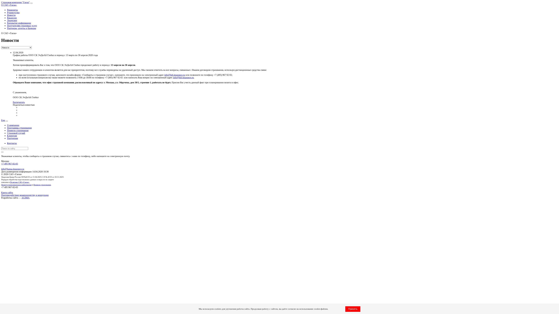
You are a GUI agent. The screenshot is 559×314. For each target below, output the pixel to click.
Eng (3, 120)
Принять (352, 309)
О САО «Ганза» (9, 5)
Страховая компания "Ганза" (15, 2)
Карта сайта (7, 192)
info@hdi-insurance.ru (174, 75)
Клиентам (12, 135)
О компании (13, 125)
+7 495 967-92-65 (9, 164)
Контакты (12, 143)
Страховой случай (16, 133)
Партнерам (12, 138)
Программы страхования (19, 128)
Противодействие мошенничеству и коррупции (25, 195)
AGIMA (26, 198)
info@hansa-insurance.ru (12, 169)
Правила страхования (17, 130)
